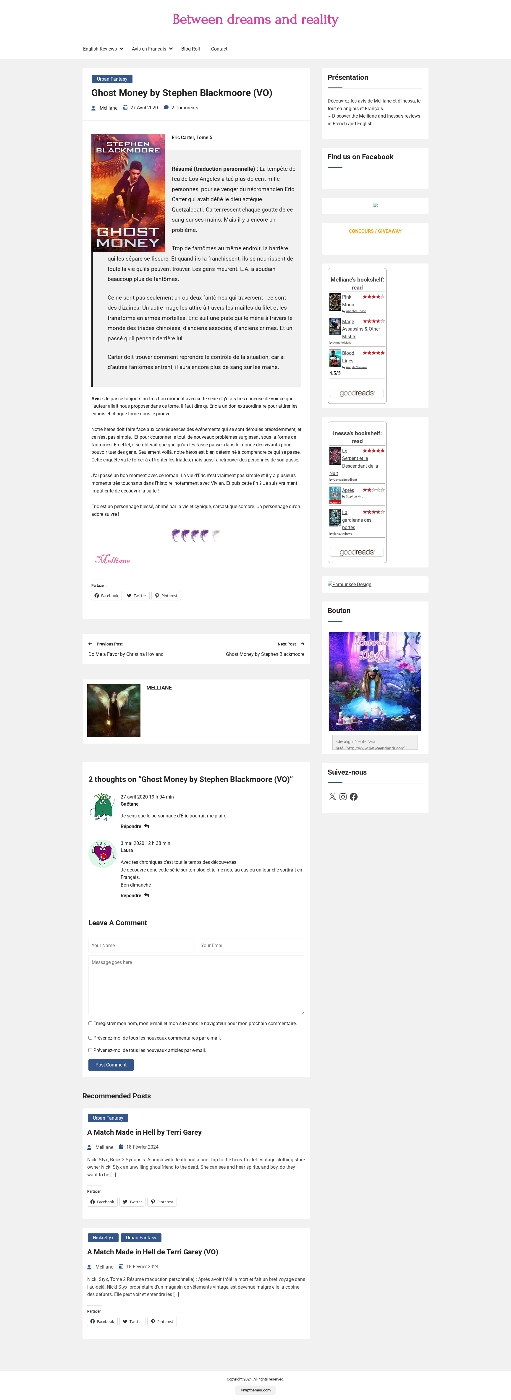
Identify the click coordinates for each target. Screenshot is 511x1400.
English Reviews (100, 49)
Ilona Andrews (342, 533)
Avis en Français (149, 49)
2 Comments (185, 107)
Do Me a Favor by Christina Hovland (126, 654)
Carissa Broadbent (345, 479)
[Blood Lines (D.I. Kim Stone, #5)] (335, 365)
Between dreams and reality (256, 19)
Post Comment (111, 1065)
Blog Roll (190, 49)
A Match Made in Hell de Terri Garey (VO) (152, 1252)
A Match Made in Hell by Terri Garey (144, 1132)
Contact (219, 49)
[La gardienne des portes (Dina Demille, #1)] (335, 525)
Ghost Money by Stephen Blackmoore (265, 654)
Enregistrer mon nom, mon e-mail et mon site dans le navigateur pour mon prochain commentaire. (195, 1023)
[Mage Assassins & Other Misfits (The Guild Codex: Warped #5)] (335, 333)
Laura (127, 850)
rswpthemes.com (256, 1390)
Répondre (131, 826)
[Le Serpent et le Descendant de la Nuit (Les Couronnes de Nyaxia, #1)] (335, 463)
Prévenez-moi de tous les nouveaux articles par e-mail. (149, 1050)
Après (348, 490)
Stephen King (354, 496)
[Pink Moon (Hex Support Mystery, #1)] (335, 309)
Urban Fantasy (112, 79)
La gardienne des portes (356, 520)
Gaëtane (130, 804)
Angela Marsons (356, 367)
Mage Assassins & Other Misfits (361, 329)
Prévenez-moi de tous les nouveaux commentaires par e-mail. (157, 1038)
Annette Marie (342, 342)
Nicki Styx (103, 1237)
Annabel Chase (356, 311)
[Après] (335, 504)
